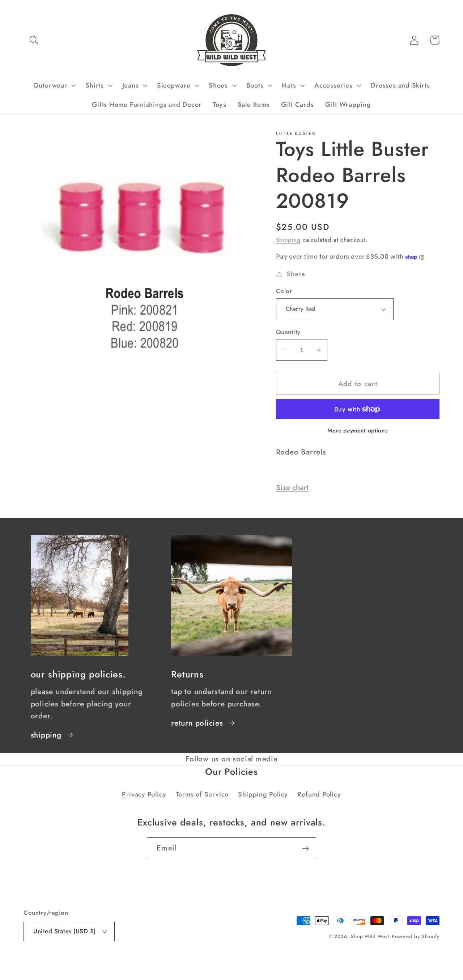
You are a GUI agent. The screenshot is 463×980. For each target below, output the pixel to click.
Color (284, 291)
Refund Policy (319, 794)
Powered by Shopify (415, 936)
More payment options (357, 431)
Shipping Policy (263, 794)
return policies (197, 723)
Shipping (288, 240)
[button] (34, 40)
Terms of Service (202, 794)
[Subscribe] (305, 848)
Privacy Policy (144, 794)
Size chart (292, 487)
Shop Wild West (370, 936)
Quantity (288, 332)
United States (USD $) (64, 931)
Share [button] (295, 274)
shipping (46, 735)
